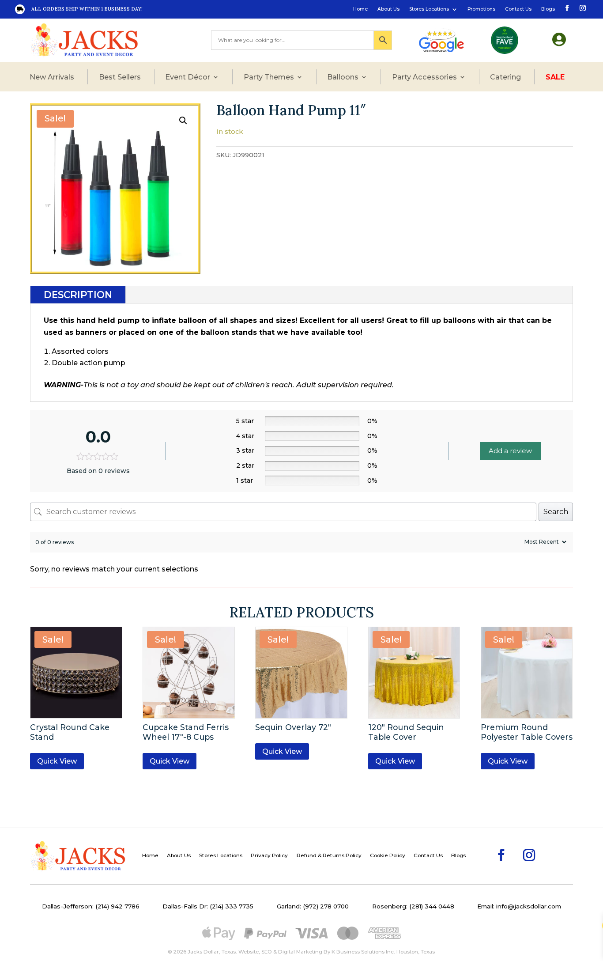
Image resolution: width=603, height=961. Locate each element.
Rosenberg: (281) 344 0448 (413, 906)
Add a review (510, 450)
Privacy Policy (269, 855)
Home (360, 9)
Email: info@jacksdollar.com (519, 906)
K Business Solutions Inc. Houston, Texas (383, 952)
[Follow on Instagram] (582, 7)
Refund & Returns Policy (329, 855)
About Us (388, 9)
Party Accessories (424, 77)
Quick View (57, 761)
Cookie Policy (387, 855)
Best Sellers (120, 77)
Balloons (342, 77)
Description (78, 294)
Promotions (481, 9)
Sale (555, 77)
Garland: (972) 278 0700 (313, 906)
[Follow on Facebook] (566, 7)
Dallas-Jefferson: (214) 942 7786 (90, 906)
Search (555, 511)
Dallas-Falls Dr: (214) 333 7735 (207, 906)
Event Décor (187, 77)
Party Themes (269, 77)
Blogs (548, 9)
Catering (505, 77)
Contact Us (518, 9)
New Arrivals (52, 77)
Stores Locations (429, 9)
